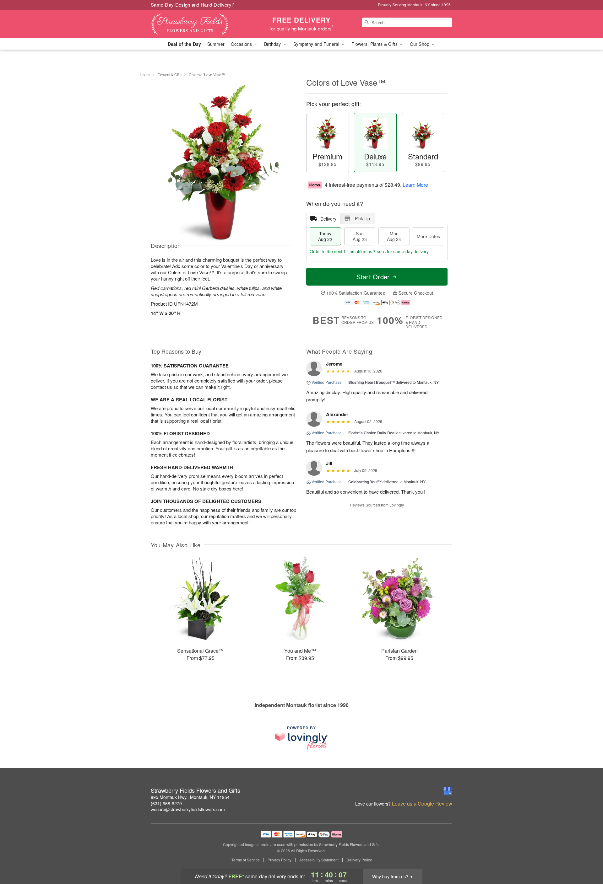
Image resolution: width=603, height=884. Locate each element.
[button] (586, 857)
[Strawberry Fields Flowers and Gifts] (196, 24)
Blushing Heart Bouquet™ (371, 382)
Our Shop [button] (420, 44)
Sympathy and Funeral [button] (317, 44)
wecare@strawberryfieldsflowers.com (188, 809)
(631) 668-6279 (166, 803)
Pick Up (362, 218)
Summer (216, 44)
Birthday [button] (273, 44)
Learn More (415, 184)
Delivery (328, 219)
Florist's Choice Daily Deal (371, 433)
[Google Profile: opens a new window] (447, 790)
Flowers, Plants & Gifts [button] (375, 44)
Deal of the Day (184, 44)
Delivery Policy (359, 860)
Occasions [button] (242, 44)
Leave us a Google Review (422, 803)
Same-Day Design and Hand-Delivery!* (193, 4)
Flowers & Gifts (169, 74)
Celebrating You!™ (365, 482)
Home (145, 74)
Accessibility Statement (319, 860)
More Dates (428, 236)
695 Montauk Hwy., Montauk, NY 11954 (190, 797)
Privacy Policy (279, 860)
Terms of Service (245, 860)
